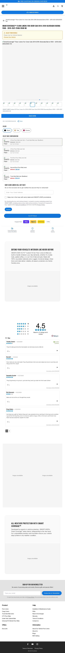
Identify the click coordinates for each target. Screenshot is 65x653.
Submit (8, 209)
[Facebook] (27, 644)
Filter (8, 338)
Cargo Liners (5, 611)
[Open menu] (3, 6)
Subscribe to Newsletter (52, 593)
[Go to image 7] (24, 99)
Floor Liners (5, 609)
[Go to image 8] (25, 99)
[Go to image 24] (44, 99)
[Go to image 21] (40, 99)
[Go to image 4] (20, 99)
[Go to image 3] (19, 99)
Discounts (4, 628)
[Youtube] (32, 644)
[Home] (3, 20)
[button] (62, 6)
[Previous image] (5, 71)
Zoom (59, 98)
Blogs (34, 633)
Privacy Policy (41, 204)
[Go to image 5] (21, 99)
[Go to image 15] (33, 99)
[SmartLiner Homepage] (15, 6)
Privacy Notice (30, 597)
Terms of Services (27, 648)
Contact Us (35, 621)
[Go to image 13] (31, 99)
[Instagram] (37, 644)
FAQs (33, 611)
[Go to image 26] (46, 99)
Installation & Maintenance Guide (41, 609)
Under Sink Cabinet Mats (9, 618)
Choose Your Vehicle (10, 37)
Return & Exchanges (38, 613)
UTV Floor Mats (6, 616)
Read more (32, 116)
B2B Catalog (35, 635)
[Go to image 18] (37, 99)
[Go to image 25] (45, 99)
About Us (35, 631)
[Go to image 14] (32, 99)
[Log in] (53, 6)
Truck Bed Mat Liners (8, 613)
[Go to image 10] (27, 99)
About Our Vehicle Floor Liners (41, 628)
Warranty (34, 616)
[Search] (58, 6)
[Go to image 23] (43, 99)
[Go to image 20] (39, 99)
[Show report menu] (57, 351)
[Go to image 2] (18, 99)
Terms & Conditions (20, 204)
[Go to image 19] (38, 99)
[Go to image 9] (26, 99)
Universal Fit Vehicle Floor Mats (10, 621)
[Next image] (60, 71)
